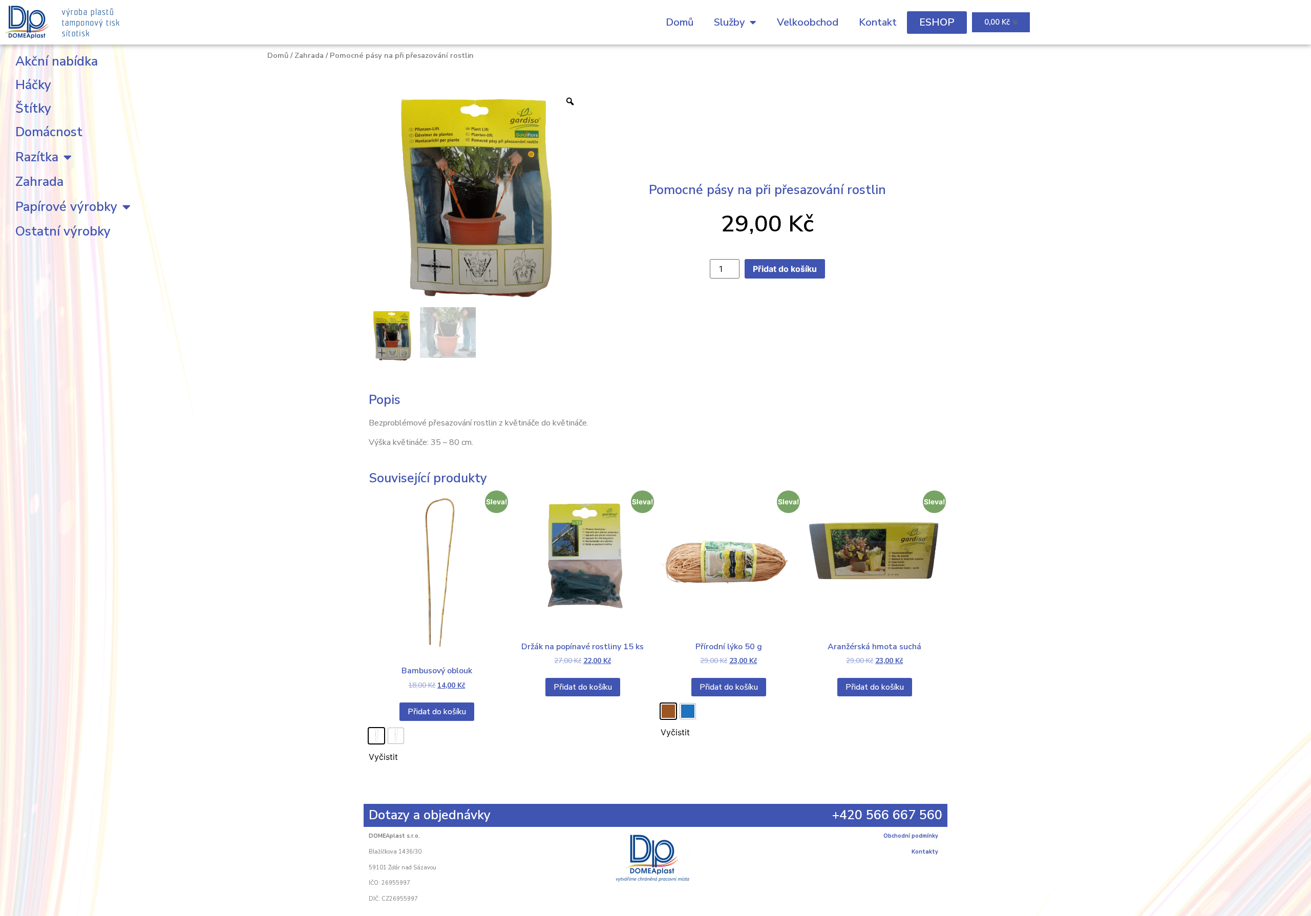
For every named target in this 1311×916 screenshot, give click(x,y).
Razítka (36, 157)
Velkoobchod (807, 22)
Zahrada (39, 181)
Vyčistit (383, 757)
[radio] (376, 735)
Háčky (33, 85)
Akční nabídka (56, 61)
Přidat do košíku (785, 269)
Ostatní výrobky (63, 231)
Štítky (33, 108)
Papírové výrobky (66, 207)
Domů (679, 22)
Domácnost (48, 132)
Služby (729, 22)
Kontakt (878, 22)
